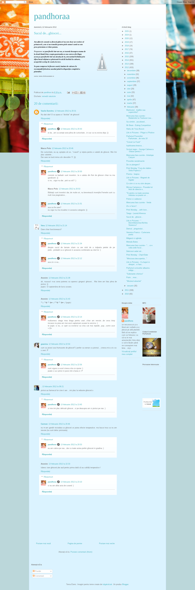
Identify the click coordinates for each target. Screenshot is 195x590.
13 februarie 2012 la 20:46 (59, 424)
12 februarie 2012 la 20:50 (71, 171)
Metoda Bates (132, 242)
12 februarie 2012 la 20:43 (71, 129)
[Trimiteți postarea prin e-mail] (68, 92)
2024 (127, 35)
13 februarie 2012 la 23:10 (71, 482)
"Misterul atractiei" (133, 281)
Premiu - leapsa (132, 174)
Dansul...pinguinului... (135, 229)
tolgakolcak (107, 584)
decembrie (131, 70)
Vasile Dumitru (47, 111)
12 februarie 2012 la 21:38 (59, 278)
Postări (38, 571)
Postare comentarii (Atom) (81, 552)
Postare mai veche (107, 543)
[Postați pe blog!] (76, 92)
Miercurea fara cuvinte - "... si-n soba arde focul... (139, 246)
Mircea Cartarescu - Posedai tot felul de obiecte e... (139, 188)
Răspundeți (45, 118)
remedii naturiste (49, 96)
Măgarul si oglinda (133, 238)
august (130, 85)
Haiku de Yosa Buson (135, 129)
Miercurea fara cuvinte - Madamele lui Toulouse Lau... (139, 117)
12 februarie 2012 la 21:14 (56, 225)
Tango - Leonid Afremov (136, 213)
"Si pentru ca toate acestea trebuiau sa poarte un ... (137, 194)
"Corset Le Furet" (133, 142)
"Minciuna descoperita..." (136, 258)
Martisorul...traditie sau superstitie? (135, 111)
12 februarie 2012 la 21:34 (71, 243)
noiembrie (131, 74)
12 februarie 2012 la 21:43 (59, 299)
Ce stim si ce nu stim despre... (139, 183)
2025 (127, 31)
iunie (129, 92)
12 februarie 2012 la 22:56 (71, 365)
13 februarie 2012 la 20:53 (71, 444)
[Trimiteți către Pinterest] (84, 92)
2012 (127, 67)
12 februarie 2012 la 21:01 (71, 204)
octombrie (131, 78)
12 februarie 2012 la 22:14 (71, 317)
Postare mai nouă (43, 543)
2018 (127, 46)
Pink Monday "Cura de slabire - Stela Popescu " (139, 169)
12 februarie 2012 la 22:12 (71, 258)
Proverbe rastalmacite (135, 161)
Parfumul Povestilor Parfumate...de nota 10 (136, 137)
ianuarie (130, 286)
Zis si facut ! (131, 206)
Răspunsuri (48, 124)
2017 (127, 49)
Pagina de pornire (75, 543)
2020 (127, 38)
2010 (127, 294)
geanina (44, 344)
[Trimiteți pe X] (78, 92)
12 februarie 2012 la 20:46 (62, 148)
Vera (43, 225)
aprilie (129, 100)
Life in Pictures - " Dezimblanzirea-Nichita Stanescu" (136, 223)
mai (129, 96)
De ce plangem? (133, 165)
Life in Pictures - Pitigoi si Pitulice (140, 133)
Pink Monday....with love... (137, 210)
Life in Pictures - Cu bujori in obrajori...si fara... (138, 263)
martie (130, 103)
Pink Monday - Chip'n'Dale (137, 255)
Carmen (44, 424)
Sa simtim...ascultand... (136, 122)
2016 (127, 53)
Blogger (125, 584)
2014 (127, 60)
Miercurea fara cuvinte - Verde (138, 202)
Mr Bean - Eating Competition (138, 125)
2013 (127, 64)
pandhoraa (52, 16)
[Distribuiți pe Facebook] (81, 92)
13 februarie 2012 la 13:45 (71, 404)
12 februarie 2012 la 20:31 (65, 111)
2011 (127, 290)
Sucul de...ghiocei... (134, 217)
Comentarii (39, 576)
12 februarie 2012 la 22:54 (59, 344)
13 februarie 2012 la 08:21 (53, 386)
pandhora (52, 129)
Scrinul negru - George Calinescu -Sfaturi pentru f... (140, 150)
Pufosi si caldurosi (134, 199)
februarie (131, 107)
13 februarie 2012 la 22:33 (59, 464)
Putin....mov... (132, 277)
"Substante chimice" (134, 274)
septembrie (132, 81)
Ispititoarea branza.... (135, 146)
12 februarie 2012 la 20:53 (69, 189)
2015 (127, 56)
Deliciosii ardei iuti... (134, 251)
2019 (127, 42)
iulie (129, 89)
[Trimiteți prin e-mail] (73, 92)
